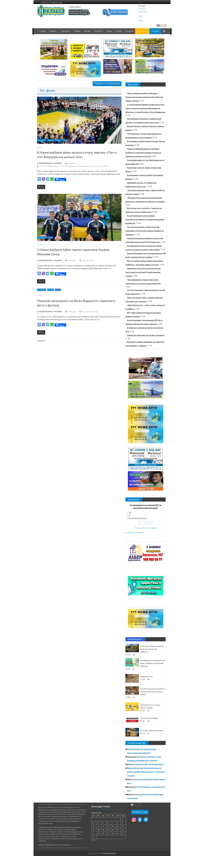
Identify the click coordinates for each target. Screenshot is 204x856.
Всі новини (41, 140)
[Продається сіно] (132, 678)
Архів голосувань (135, 532)
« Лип (93, 840)
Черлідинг (106, 166)
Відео (109, 31)
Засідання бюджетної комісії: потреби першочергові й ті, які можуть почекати (146, 772)
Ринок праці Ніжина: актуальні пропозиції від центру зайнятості (152, 649)
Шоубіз (118, 31)
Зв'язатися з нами (140, 812)
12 (103, 826)
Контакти (129, 31)
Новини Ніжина (74, 7)
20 (108, 830)
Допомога (65, 31)
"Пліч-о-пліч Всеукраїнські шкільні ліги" (52, 166)
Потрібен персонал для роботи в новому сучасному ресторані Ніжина (152, 691)
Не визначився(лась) (138, 518)
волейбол (73, 166)
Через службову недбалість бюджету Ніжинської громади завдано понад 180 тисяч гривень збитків (144, 97)
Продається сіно (146, 677)
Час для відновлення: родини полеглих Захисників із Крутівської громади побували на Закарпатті (144, 231)
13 (108, 826)
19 (103, 830)
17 (93, 830)
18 (98, 830)
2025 (67, 166)
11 (98, 826)
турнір (88, 260)
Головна (42, 31)
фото (94, 166)
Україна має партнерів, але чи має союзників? (145, 335)
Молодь (50, 140)
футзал (99, 166)
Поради (77, 31)
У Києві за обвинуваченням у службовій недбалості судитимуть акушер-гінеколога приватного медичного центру (143, 152)
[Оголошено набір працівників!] (132, 732)
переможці (84, 166)
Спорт (65, 140)
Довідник (155, 31)
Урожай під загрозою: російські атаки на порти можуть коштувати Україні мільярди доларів (143, 272)
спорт (83, 260)
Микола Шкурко (133, 749)
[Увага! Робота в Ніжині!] (132, 720)
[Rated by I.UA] (136, 805)
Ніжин (58, 140)
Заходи (87, 31)
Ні (129, 515)
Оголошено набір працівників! (151, 730)
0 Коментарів (71, 163)
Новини (53, 31)
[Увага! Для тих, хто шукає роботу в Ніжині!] (132, 706)
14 (113, 826)
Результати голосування (145, 528)
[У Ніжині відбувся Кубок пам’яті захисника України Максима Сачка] (79, 217)
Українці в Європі (44, 845)
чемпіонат (95, 312)
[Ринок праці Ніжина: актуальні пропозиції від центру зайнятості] (132, 648)
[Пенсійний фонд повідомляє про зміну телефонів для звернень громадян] (132, 662)
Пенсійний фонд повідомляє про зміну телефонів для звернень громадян (152, 663)
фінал (91, 166)
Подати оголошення (107, 83)
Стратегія (98, 31)
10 (93, 826)
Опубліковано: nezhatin (50, 163)
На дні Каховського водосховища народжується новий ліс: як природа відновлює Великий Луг (145, 219)
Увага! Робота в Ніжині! (149, 718)
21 (113, 830)
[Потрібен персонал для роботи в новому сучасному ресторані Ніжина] (132, 690)
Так (130, 513)
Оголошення (142, 31)
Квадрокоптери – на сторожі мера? (149, 764)
